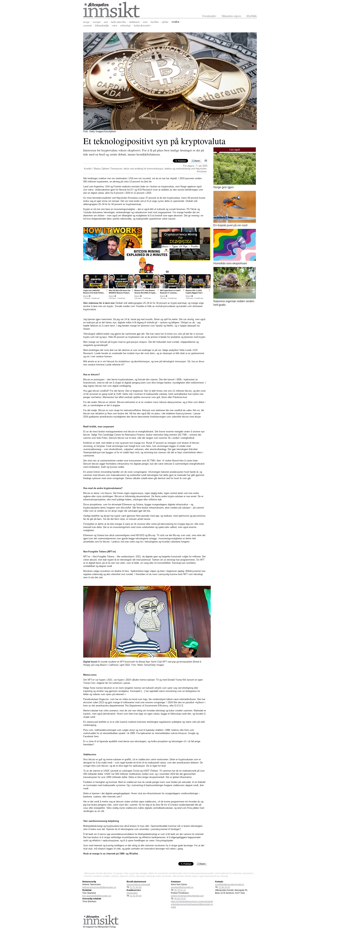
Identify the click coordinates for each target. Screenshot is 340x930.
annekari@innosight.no (182, 887)
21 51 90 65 (135, 887)
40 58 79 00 (180, 898)
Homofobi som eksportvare (230, 263)
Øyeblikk (251, 16)
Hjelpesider (132, 893)
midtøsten (134, 22)
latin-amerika (118, 22)
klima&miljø (102, 25)
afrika (165, 22)
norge (86, 22)
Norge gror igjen (223, 187)
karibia (155, 22)
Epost (197, 161)
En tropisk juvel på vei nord (230, 225)
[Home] (111, 16)
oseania (87, 25)
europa (97, 22)
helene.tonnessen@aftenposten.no (99, 887)
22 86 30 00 (224, 887)
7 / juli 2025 (201, 165)
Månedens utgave (231, 16)
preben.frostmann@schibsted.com (187, 896)
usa (106, 22)
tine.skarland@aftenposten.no (96, 896)
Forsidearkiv (209, 16)
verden (175, 22)
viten (114, 25)
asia (145, 22)
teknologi (125, 25)
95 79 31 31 (180, 890)
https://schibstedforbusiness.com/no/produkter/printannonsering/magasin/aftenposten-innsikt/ (192, 904)
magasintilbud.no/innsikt (138, 884)
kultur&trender (142, 25)
